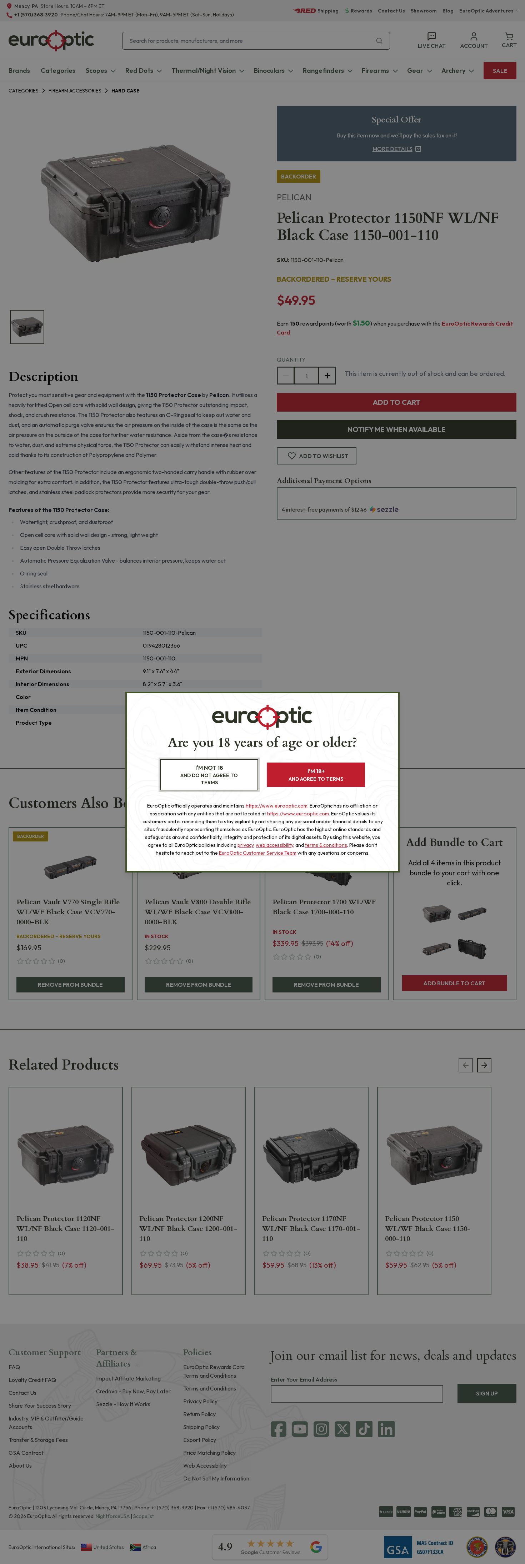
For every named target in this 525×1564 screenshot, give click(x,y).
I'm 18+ (316, 775)
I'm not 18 (209, 775)
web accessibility (274, 845)
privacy (246, 845)
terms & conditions (326, 845)
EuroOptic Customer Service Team (257, 853)
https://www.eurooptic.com (277, 806)
